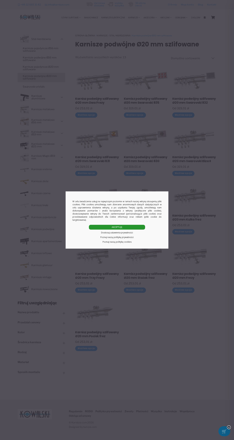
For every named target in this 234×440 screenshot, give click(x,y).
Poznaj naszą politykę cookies (117, 241)
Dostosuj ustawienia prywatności (117, 232)
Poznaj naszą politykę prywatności (117, 237)
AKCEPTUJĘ (117, 227)
